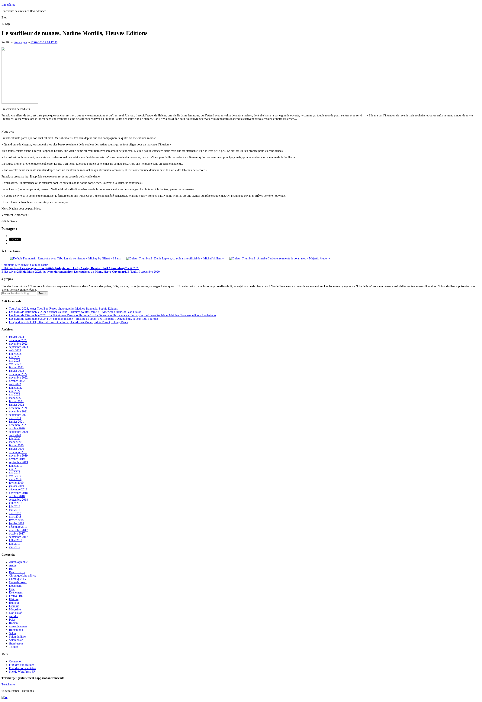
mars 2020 (15, 442)
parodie (13, 616)
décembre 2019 (18, 452)
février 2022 (16, 401)
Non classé (15, 612)
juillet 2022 (15, 387)
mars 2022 (15, 397)
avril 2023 (15, 364)
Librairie (14, 606)
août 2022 (15, 384)
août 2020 (15, 435)
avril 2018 (15, 513)
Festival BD (16, 595)
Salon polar (16, 640)
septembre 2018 (18, 499)
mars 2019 (15, 479)
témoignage (16, 643)
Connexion (15, 661)
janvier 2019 (16, 486)
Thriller (13, 646)
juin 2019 (14, 469)
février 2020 (16, 445)
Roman (13, 623)
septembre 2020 (18, 431)
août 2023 (15, 350)
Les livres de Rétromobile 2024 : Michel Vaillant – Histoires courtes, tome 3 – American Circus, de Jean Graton (75, 312)
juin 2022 (14, 391)
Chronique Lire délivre (15, 264)
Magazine (15, 609)
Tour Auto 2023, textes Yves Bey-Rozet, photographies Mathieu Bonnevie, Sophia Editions (63, 308)
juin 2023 (14, 357)
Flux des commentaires (22, 668)
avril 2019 (15, 475)
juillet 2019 (15, 465)
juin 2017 (14, 543)
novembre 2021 (18, 411)
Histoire (13, 599)
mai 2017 (14, 547)
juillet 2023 (15, 353)
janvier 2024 (16, 336)
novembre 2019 (18, 455)
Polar (12, 619)
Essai (12, 589)
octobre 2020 (17, 428)
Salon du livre (17, 636)
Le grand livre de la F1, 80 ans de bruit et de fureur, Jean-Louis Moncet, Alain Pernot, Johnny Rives (68, 322)
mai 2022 (14, 394)
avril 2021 (15, 418)
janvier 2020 (16, 448)
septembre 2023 (18, 347)
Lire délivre (8, 4)
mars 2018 (15, 516)
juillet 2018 (15, 503)
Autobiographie (18, 562)
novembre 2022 (18, 377)
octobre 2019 (17, 458)
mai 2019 (14, 472)
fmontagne (20, 42)
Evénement (15, 592)
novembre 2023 (18, 343)
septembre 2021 (18, 414)
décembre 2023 (18, 340)
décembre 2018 (18, 489)
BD (11, 568)
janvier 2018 (16, 523)
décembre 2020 (18, 425)
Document (15, 585)
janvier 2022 (16, 404)
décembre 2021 (18, 408)
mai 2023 (14, 360)
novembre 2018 (18, 492)
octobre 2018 (17, 496)
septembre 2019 (18, 462)
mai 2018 (14, 509)
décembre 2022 (18, 374)
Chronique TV (18, 578)
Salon (12, 633)
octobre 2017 (17, 533)
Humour (14, 602)
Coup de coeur (39, 264)
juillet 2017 (15, 540)
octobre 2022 (17, 380)
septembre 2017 (18, 536)
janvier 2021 (16, 421)
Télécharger (9, 684)
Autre (12, 565)
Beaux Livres (17, 572)
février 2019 (16, 482)
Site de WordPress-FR (22, 671)
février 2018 (16, 520)
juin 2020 (14, 438)
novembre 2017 (18, 530)
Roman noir (16, 629)
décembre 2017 (18, 526)
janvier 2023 (16, 370)
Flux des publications (21, 664)
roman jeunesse (18, 626)
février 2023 (16, 367)
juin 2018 (14, 506)
